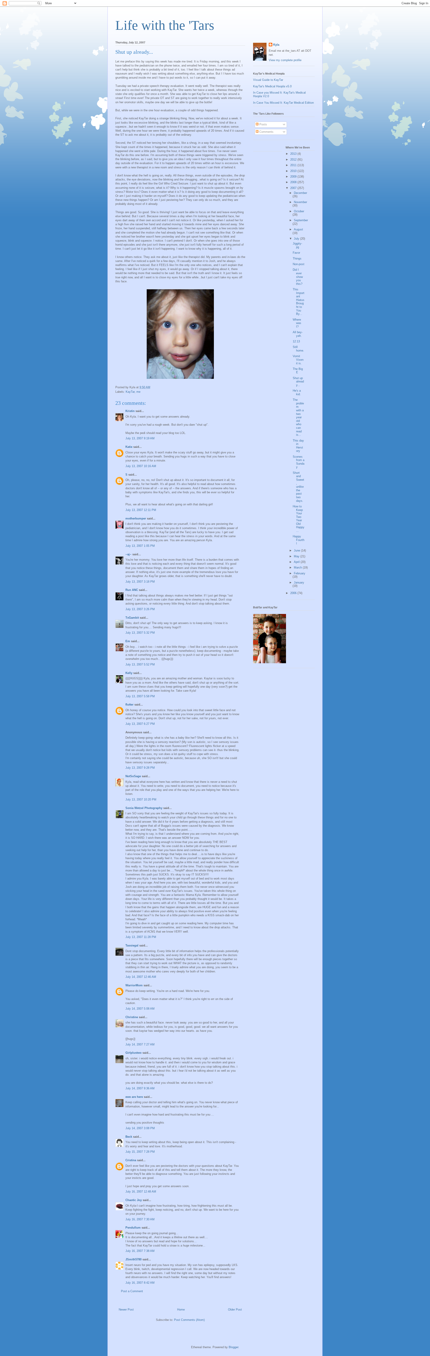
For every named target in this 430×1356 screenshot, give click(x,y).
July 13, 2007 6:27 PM (140, 723)
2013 (293, 153)
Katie (128, 446)
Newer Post (126, 1309)
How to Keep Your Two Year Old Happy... (298, 518)
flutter (129, 704)
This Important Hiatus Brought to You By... (298, 301)
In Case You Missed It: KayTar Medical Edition (283, 102)
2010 (293, 171)
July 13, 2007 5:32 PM (140, 632)
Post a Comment (132, 1291)
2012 (293, 159)
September (301, 220)
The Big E (298, 370)
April (297, 562)
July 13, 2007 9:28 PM (140, 767)
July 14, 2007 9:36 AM (140, 1088)
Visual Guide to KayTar (268, 80)
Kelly (128, 673)
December (300, 193)
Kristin (130, 411)
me (138, 391)
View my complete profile (285, 60)
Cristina (130, 1160)
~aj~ (128, 554)
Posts (262, 124)
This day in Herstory (298, 446)
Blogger (233, 1347)
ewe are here (134, 1097)
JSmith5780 (133, 1259)
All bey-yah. (298, 333)
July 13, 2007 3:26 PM (140, 609)
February (299, 573)
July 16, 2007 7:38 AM (140, 1251)
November (300, 202)
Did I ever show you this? (298, 276)
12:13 (296, 341)
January (299, 582)
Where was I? (297, 323)
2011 (293, 165)
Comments (265, 131)
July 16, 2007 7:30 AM (140, 1219)
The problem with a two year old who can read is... (298, 417)
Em (127, 641)
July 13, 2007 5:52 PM (140, 664)
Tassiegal (131, 945)
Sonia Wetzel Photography (143, 808)
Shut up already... (298, 381)
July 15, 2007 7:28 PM (140, 1151)
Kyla (276, 44)
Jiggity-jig (297, 245)
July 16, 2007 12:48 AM (140, 1191)
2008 (293, 182)
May (297, 556)
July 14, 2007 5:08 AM (140, 1008)
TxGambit (132, 617)
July (297, 238)
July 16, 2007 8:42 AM (140, 1282)
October (299, 211)
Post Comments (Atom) (189, 1320)
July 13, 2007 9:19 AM (140, 438)
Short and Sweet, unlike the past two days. (298, 486)
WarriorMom (134, 985)
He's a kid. (297, 392)
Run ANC (131, 590)
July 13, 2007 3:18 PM (140, 581)
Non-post (298, 264)
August (298, 229)
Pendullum (133, 1227)
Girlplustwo (133, 1052)
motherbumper (135, 518)
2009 (293, 176)
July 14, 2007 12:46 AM (140, 976)
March (298, 567)
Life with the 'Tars (164, 25)
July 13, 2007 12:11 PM (140, 510)
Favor (296, 252)
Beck (128, 1136)
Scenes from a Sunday (298, 462)
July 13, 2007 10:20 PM (140, 799)
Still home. (298, 348)
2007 (293, 188)
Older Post (235, 1309)
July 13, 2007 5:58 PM (140, 696)
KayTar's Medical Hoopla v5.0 (272, 86)
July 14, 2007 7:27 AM (140, 1044)
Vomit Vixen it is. (298, 359)
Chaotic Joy (133, 1200)
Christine (131, 1017)
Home (181, 1309)
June (297, 550)
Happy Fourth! (298, 540)
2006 (293, 593)
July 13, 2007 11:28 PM (140, 937)
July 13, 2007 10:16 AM (140, 466)
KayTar (130, 391)
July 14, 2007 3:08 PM (140, 1128)
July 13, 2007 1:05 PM (140, 545)
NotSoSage (133, 776)
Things (297, 258)
